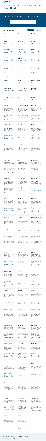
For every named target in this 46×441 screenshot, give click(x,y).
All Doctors (26, 436)
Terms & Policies (6, 436)
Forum (40, 5)
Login (14, 8)
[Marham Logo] (6, 2)
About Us (12, 436)
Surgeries (19, 5)
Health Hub (35, 5)
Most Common (30, 30)
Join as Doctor (6, 8)
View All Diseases (38, 30)
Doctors (16, 436)
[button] (11, 8)
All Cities (20, 436)
